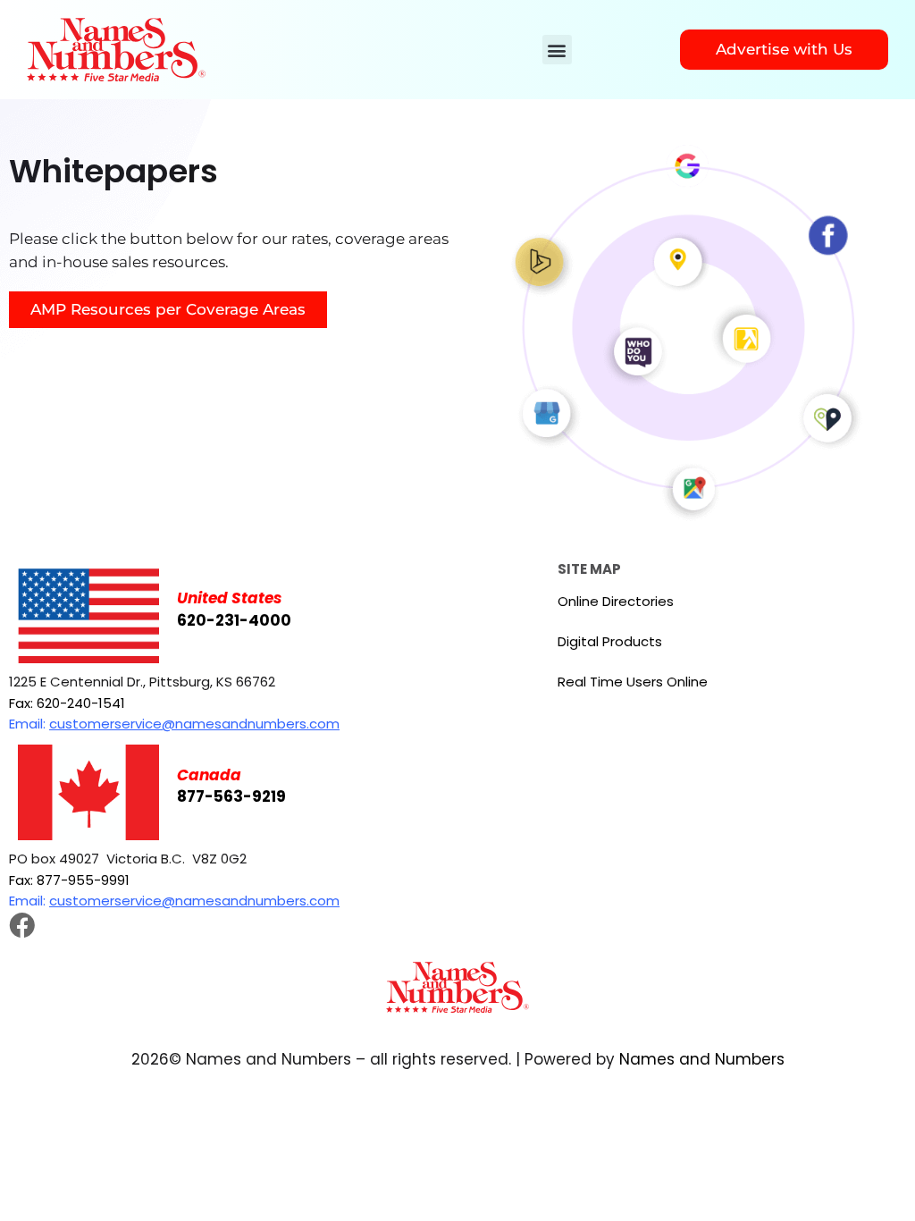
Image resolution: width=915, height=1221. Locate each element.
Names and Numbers (702, 1059)
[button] (557, 49)
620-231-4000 (234, 620)
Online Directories (616, 601)
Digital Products (610, 641)
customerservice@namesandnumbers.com (194, 723)
